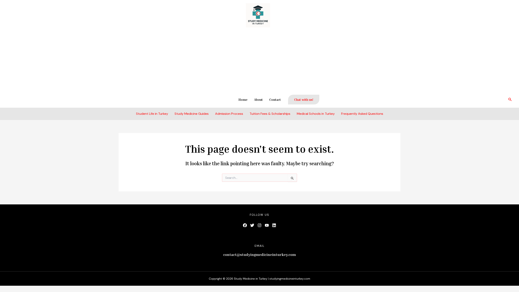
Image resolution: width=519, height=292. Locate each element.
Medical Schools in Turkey (316, 114)
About (258, 100)
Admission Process (229, 114)
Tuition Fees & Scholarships (270, 114)
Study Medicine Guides (192, 114)
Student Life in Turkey (152, 114)
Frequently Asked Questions (362, 114)
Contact (275, 100)
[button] (303, 99)
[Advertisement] (259, 61)
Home (243, 100)
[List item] (245, 225)
